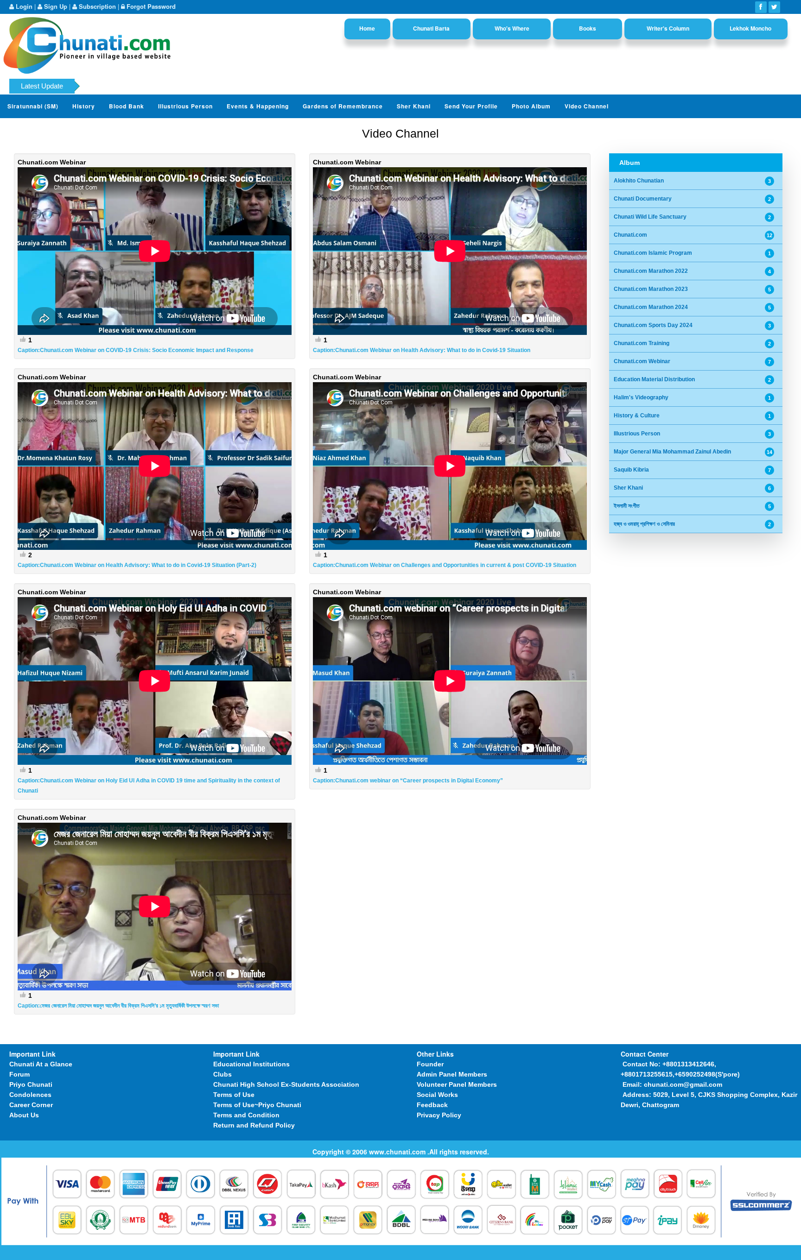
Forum (19, 1074)
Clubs (222, 1074)
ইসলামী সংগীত (627, 506)
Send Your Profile (471, 106)
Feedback (432, 1105)
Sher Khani (414, 106)
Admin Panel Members (452, 1074)
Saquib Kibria (631, 469)
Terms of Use (233, 1094)
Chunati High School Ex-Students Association (286, 1084)
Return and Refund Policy (254, 1125)
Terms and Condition (246, 1115)
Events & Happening (258, 106)
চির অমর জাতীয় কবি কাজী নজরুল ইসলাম (297, 88)
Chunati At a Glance (40, 1064)
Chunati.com (630, 235)
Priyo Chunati (30, 1084)
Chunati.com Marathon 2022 (651, 271)
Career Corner (31, 1105)
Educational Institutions (251, 1064)
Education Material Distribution (654, 379)
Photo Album (531, 106)
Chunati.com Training (641, 343)
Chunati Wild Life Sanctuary (650, 217)
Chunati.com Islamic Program (653, 253)
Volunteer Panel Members (457, 1084)
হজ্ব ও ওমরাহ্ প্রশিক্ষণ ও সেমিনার (644, 524)
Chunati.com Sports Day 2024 (653, 325)
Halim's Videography (641, 397)
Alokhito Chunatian (639, 180)
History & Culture (637, 415)
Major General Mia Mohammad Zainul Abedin (672, 451)
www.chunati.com (398, 1151)
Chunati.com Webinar (642, 361)
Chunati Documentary (643, 198)
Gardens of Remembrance (343, 106)
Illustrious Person (185, 106)
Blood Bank (126, 106)
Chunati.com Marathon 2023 (651, 289)
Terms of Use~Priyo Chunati (257, 1105)
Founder (430, 1064)
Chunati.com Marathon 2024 (651, 307)
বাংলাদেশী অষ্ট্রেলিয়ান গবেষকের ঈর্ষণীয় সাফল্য (546, 88)
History (83, 106)
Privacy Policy (439, 1115)
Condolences (30, 1094)
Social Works (437, 1094)
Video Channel (587, 106)
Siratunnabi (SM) (32, 106)
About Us (24, 1115)
